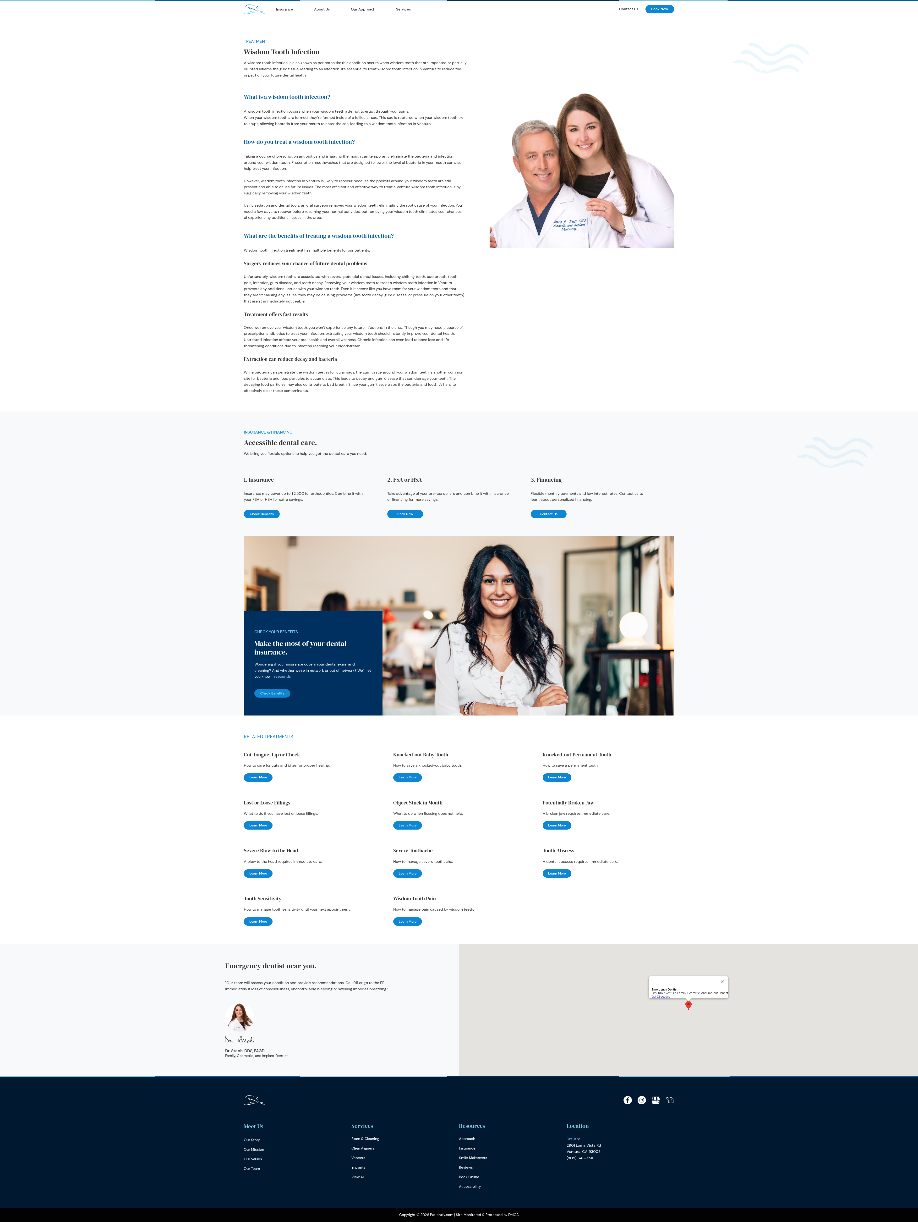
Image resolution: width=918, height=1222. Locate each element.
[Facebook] (627, 1100)
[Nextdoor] (670, 1100)
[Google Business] (656, 1100)
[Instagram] (642, 1100)
